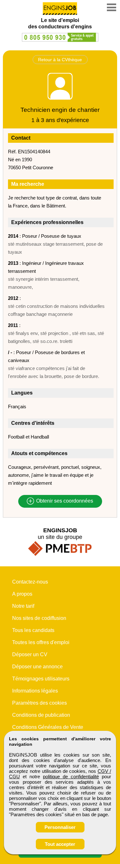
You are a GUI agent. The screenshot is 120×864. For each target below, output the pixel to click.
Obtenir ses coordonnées (64, 501)
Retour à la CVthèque (60, 59)
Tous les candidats (33, 630)
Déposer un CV (29, 654)
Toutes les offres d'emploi (40, 642)
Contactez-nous (30, 581)
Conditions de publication (41, 715)
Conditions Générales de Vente (47, 727)
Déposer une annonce (37, 666)
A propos (22, 594)
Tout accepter (60, 844)
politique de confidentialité (71, 776)
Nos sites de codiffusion (39, 618)
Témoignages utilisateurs (40, 678)
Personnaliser (60, 827)
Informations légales (35, 690)
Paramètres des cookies (39, 703)
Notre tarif (23, 606)
